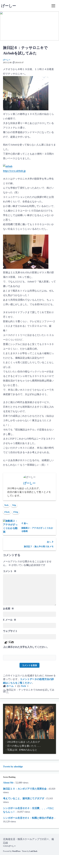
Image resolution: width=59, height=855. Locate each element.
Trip (14, 505)
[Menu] (53, 5)
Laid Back (33, 851)
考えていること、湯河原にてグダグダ (23, 798)
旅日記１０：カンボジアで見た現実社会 (25, 788)
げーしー (8, 6)
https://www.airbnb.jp (14, 171)
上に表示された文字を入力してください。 (26, 647)
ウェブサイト (10, 631)
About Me (8, 782)
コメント (9, 571)
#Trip (15, 512)
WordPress (16, 851)
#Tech (7, 512)
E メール (9, 619)
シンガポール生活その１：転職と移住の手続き (28, 818)
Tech (6, 505)
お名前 (8, 608)
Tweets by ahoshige (13, 766)
